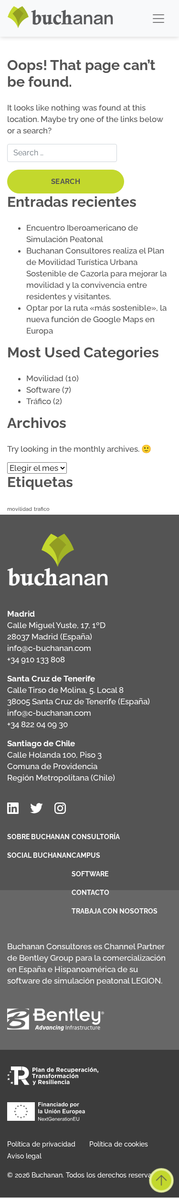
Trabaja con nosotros (115, 911)
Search (66, 181)
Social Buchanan (39, 855)
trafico (42, 509)
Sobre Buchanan (38, 837)
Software (43, 390)
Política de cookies (118, 1144)
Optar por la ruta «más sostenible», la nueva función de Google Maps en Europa (96, 319)
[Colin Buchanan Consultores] (60, 18)
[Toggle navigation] (158, 19)
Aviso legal (24, 1156)
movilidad (19, 509)
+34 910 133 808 (36, 659)
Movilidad (44, 378)
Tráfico (38, 401)
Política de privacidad (41, 1144)
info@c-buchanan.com (49, 648)
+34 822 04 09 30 (37, 724)
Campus (86, 855)
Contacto (90, 892)
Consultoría (96, 837)
